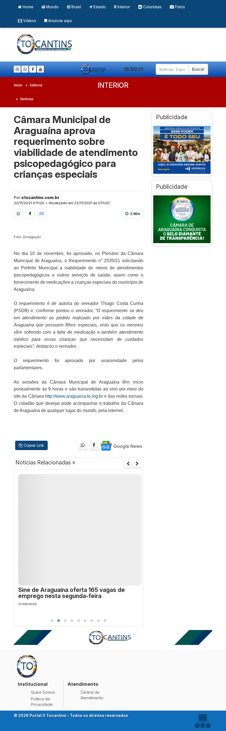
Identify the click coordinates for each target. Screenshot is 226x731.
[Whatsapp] (24, 69)
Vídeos (29, 20)
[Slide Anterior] (128, 463)
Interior (123, 6)
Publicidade (171, 117)
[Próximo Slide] (137, 463)
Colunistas (152, 6)
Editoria (36, 85)
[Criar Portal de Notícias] (202, 721)
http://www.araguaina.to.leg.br (74, 396)
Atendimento (83, 684)
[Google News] (41, 213)
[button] (52, 620)
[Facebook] (32, 69)
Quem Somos (43, 692)
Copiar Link (33, 445)
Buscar (198, 69)
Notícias (26, 99)
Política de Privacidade (42, 702)
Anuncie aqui (59, 20)
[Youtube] (40, 69)
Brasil (75, 6)
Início (18, 85)
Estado (99, 6)
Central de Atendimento (91, 695)
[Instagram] (17, 69)
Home (27, 6)
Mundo (52, 6)
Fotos (179, 6)
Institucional (33, 684)
